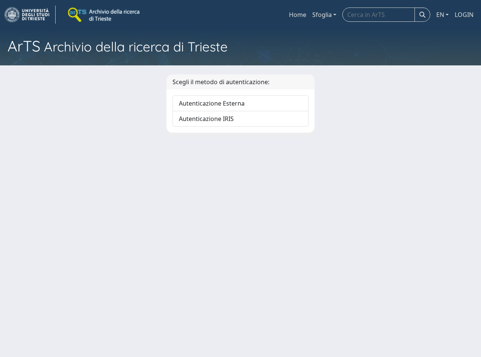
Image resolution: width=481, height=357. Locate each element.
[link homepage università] (104, 15)
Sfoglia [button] (322, 15)
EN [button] (440, 15)
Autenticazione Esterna (212, 103)
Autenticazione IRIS (206, 119)
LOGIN (464, 15)
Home (297, 15)
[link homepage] (30, 15)
